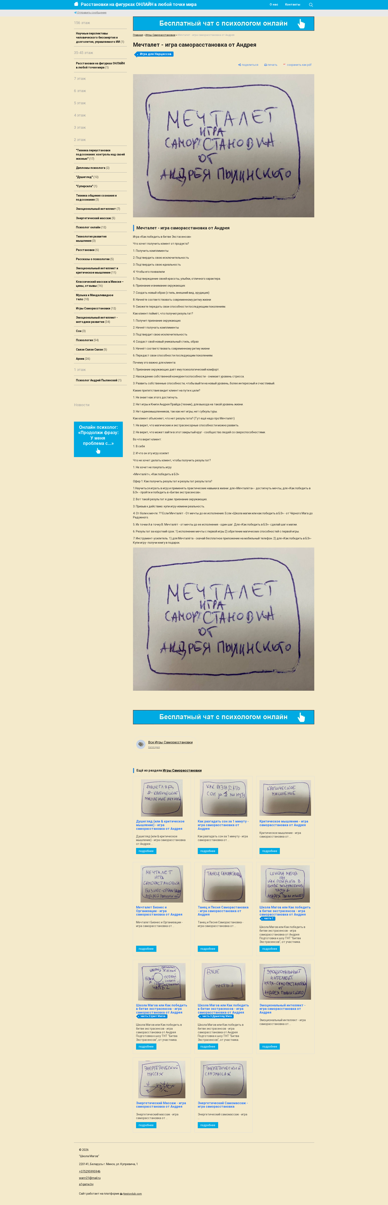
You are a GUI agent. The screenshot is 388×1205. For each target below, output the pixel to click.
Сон (80, 331)
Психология (87, 340)
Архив (82, 358)
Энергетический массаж (95, 218)
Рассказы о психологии (94, 259)
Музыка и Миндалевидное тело (94, 297)
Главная (138, 34)
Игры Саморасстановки (95, 308)
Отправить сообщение (92, 12)
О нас (274, 4)
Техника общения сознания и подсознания (96, 197)
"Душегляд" (87, 177)
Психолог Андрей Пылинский (98, 380)
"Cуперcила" (86, 186)
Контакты (292, 4)
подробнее (146, 851)
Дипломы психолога (92, 167)
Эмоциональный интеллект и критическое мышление (97, 270)
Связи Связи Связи (91, 349)
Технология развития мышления (91, 238)
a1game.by (86, 1184)
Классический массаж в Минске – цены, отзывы (100, 283)
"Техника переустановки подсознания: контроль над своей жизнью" (100, 154)
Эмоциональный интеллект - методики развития (97, 319)
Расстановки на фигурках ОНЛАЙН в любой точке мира (139, 4)
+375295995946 (89, 1171)
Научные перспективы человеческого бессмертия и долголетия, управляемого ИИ (99, 37)
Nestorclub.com (132, 1193)
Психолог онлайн (90, 227)
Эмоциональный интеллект (97, 208)
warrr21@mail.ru (90, 1178)
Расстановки (87, 250)
